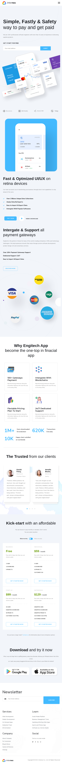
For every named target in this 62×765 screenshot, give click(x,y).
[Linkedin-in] (38, 741)
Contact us (26, 635)
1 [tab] (27, 508)
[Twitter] (32, 741)
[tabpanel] (16, 485)
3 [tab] (32, 508)
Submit (45, 48)
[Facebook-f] (35, 741)
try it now (10, 218)
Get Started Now (45, 581)
